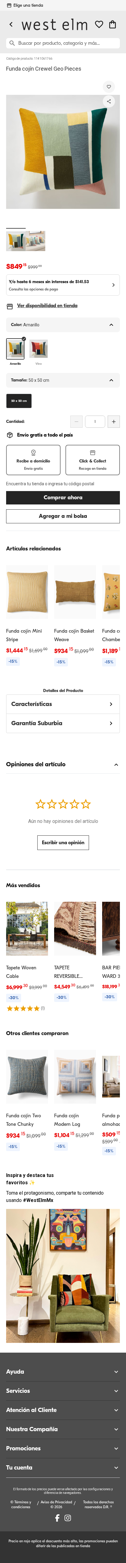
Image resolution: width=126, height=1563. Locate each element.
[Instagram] (68, 1518)
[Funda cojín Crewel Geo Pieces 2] (35, 241)
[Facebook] (57, 1518)
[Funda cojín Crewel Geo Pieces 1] (16, 241)
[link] (27, 614)
